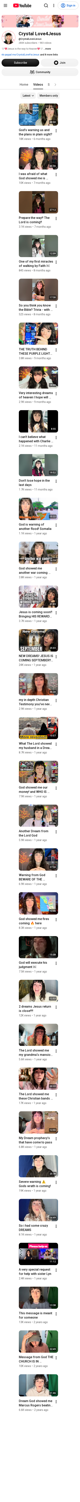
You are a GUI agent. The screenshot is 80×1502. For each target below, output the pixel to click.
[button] (55, 84)
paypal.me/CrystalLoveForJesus (21, 54)
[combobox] (28, 95)
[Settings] (53, 5)
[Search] (46, 5)
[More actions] (56, 131)
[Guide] (5, 5)
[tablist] (40, 84)
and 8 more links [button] (49, 54)
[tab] (24, 84)
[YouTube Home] (22, 5)
